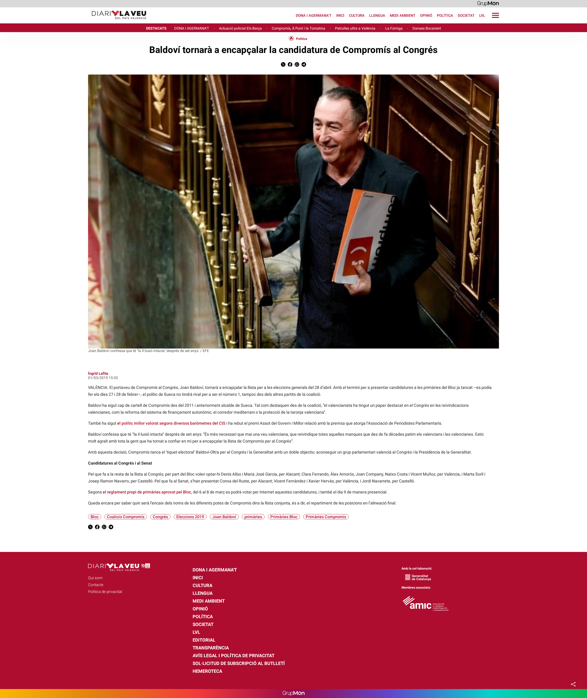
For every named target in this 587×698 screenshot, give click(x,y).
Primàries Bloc (283, 516)
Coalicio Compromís (125, 516)
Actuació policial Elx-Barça (240, 28)
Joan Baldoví (224, 516)
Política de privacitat (105, 591)
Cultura (357, 15)
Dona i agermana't (314, 15)
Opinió (426, 15)
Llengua (377, 15)
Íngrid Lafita (98, 373)
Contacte (95, 584)
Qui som (95, 578)
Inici (340, 15)
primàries (253, 516)
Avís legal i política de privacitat (233, 655)
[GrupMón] (488, 3)
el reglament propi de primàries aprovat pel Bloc (147, 492)
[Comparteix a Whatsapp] (297, 65)
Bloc (95, 516)
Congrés (160, 516)
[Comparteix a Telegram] (304, 65)
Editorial (204, 640)
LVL (482, 15)
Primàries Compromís (326, 516)
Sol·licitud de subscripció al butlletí (239, 663)
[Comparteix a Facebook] (290, 65)
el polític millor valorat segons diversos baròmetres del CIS (171, 423)
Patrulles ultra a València (355, 28)
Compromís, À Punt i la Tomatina (298, 28)
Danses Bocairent (427, 28)
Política (445, 15)
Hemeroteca (207, 671)
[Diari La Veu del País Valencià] (75, 21)
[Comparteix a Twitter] (283, 65)
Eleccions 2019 (190, 516)
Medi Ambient (402, 15)
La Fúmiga (394, 28)
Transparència (211, 648)
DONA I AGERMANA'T (191, 28)
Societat (466, 15)
